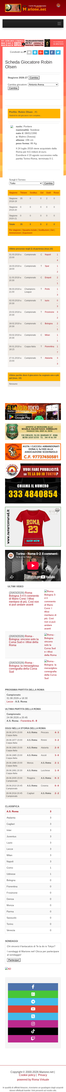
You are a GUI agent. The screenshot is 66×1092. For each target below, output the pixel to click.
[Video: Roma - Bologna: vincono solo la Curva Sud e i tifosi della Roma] (50, 645)
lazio (47, 300)
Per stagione (15, 230)
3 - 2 (57, 315)
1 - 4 (57, 257)
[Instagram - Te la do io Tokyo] (33, 1024)
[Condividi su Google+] (40, 52)
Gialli (48, 193)
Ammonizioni (15, 233)
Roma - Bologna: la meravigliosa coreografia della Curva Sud (24, 667)
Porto (47, 289)
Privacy (42, 1075)
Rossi (56, 193)
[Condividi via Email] (29, 52)
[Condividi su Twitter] (58, 52)
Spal (47, 266)
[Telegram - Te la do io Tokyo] (33, 1001)
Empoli (48, 277)
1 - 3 (57, 292)
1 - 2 (57, 269)
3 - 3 (57, 361)
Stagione (13, 193)
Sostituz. (34, 193)
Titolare (23, 193)
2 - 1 (57, 280)
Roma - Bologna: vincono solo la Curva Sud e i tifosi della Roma (24, 641)
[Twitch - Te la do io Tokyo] (33, 1038)
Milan (47, 335)
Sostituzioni (43, 230)
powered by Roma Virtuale (33, 1079)
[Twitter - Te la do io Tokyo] (33, 1016)
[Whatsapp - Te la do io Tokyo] (33, 994)
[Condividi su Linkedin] (46, 52)
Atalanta (48, 358)
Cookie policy (27, 1075)
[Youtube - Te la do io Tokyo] (33, 1009)
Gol (41, 193)
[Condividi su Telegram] (35, 52)
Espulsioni (27, 233)
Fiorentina (49, 346)
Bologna (49, 323)
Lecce (10, 701)
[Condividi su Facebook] (52, 52)
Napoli (48, 254)
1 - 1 (57, 338)
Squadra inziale (29, 230)
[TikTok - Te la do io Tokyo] (33, 1031)
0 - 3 (57, 303)
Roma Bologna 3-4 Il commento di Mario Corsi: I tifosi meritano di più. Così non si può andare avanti (24, 598)
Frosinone (49, 312)
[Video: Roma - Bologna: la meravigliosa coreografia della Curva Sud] (50, 670)
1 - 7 (57, 349)
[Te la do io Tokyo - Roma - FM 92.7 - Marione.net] (28, 8)
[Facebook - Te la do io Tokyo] (33, 987)
